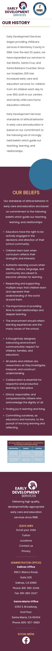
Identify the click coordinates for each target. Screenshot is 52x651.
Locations (26, 540)
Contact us (26, 545)
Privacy (26, 551)
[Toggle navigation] (45, 9)
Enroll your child (26, 530)
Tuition (26, 535)
